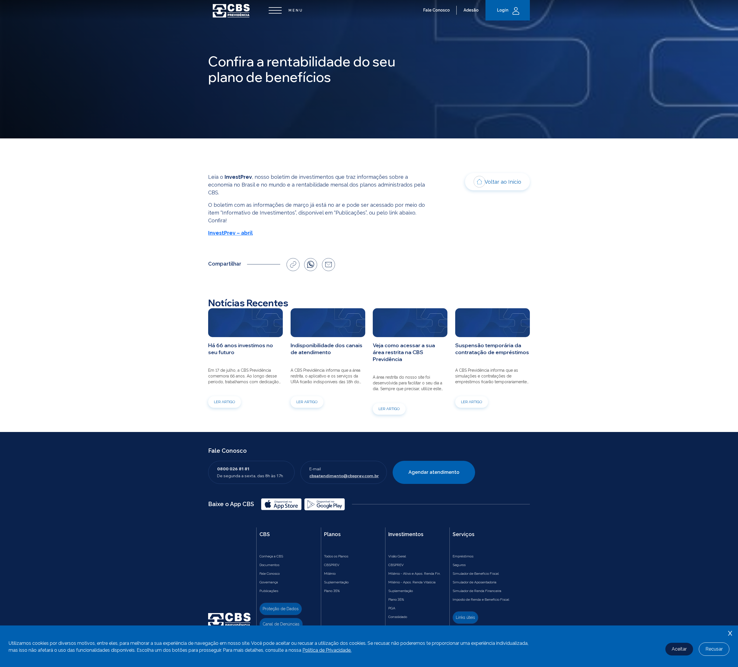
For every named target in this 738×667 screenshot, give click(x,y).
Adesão (471, 10)
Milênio (330, 574)
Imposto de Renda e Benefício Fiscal (481, 600)
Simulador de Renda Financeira (477, 591)
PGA (391, 608)
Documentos (269, 565)
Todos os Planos (336, 556)
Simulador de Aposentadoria (474, 582)
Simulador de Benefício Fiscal (476, 574)
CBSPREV (331, 565)
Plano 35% (332, 591)
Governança (268, 582)
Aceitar (679, 649)
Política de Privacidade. (326, 650)
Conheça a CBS (271, 556)
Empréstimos (463, 556)
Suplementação (336, 582)
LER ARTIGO (224, 402)
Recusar (714, 649)
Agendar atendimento (433, 472)
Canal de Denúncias (281, 624)
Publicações (268, 591)
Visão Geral (397, 556)
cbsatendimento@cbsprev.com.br (344, 475)
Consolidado (397, 617)
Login (502, 10)
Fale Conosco (436, 10)
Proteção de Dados (281, 608)
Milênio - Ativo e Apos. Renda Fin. (414, 574)
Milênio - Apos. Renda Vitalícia (412, 582)
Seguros (459, 565)
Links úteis (465, 617)
